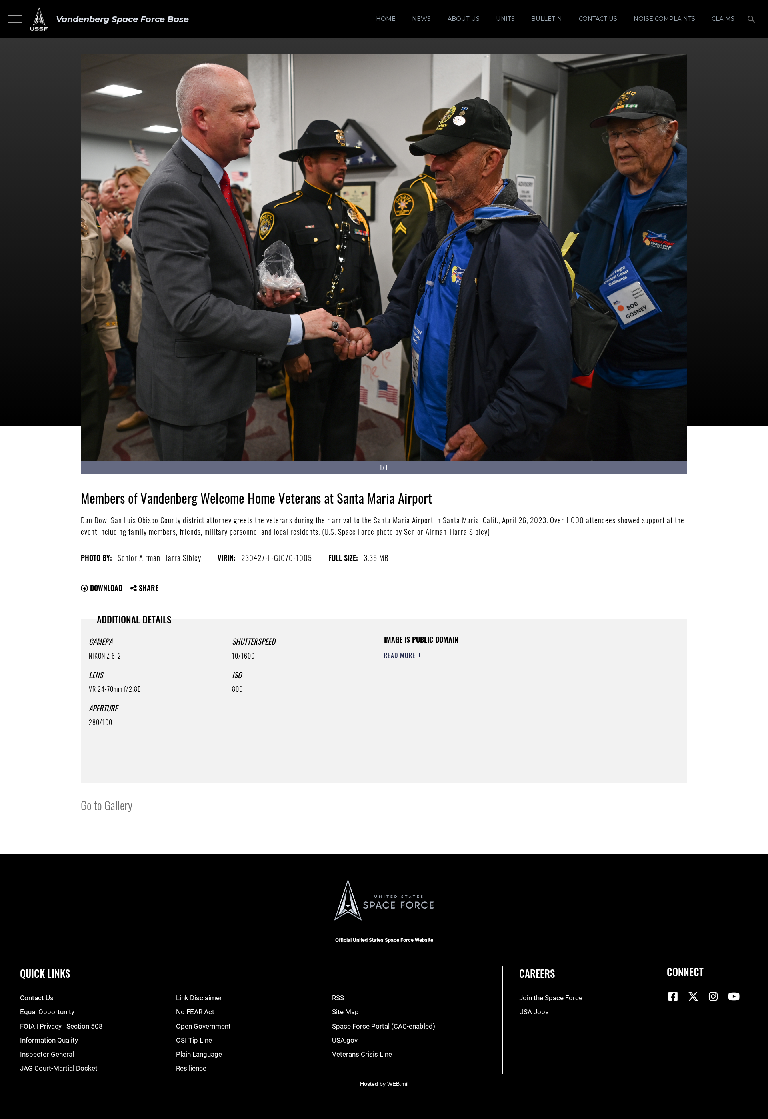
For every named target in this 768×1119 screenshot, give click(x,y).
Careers (537, 973)
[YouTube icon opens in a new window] (734, 996)
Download (105, 588)
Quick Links (45, 973)
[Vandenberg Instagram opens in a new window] (714, 996)
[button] (13, 19)
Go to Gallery (106, 804)
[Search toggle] (752, 19)
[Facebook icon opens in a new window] (673, 996)
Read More (401, 655)
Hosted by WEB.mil (384, 1084)
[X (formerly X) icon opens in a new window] (693, 996)
